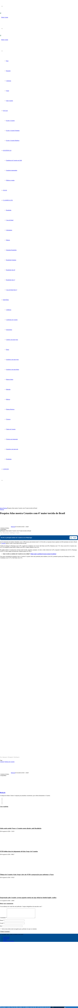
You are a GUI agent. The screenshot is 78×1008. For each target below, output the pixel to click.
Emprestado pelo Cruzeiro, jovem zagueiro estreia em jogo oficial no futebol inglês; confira (28, 897)
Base (7, 61)
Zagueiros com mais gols (12, 449)
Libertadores (9, 230)
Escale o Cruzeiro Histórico (12, 140)
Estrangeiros (9, 329)
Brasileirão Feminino (11, 260)
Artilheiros (8, 309)
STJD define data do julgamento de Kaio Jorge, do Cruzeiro (19, 851)
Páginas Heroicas (10, 409)
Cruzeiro (3, 543)
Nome (2, 920)
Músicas (8, 399)
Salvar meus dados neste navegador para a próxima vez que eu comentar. (19, 929)
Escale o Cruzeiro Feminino (13, 130)
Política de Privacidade (58, 1007)
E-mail (2, 923)
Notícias (6, 51)
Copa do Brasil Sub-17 (11, 290)
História (6, 299)
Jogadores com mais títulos (12, 369)
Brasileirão (8, 210)
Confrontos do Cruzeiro (12, 319)
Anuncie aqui (6, 937)
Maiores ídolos (9, 379)
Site (1, 926)
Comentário (3, 917)
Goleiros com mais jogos (12, 339)
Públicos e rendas (10, 180)
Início (1, 508)
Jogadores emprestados (11, 170)
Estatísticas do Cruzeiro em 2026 (14, 160)
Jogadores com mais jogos (12, 359)
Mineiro (8, 240)
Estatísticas (7, 150)
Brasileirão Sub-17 (10, 280)
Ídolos (7, 349)
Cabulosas (8, 80)
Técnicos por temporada (12, 439)
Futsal (7, 90)
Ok (51, 1007)
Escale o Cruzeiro (10, 120)
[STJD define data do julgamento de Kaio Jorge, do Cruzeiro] (15, 848)
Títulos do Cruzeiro (10, 429)
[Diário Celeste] (4, 17)
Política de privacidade (8, 941)
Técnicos (8, 419)
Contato (6, 469)
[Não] (65, 1007)
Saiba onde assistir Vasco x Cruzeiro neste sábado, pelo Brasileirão (20, 828)
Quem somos (6, 938)
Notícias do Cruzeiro (9, 761)
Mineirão (8, 389)
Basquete (8, 70)
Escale (5, 110)
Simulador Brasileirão (11, 250)
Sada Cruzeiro (9, 100)
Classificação (8, 200)
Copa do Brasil (9, 220)
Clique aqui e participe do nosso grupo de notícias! (43, 554)
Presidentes (9, 459)
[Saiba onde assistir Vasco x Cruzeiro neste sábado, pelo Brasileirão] (15, 825)
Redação (13, 526)
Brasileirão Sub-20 (10, 270)
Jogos (5, 190)
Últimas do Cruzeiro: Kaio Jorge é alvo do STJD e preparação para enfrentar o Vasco (27, 874)
